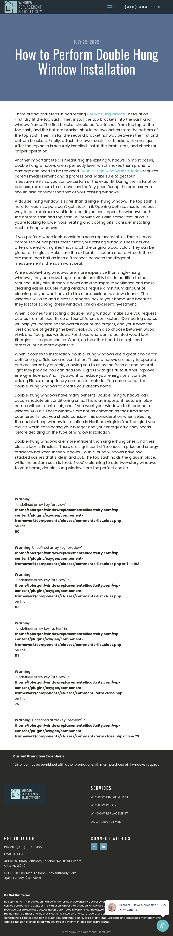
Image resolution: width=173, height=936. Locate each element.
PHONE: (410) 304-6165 (23, 847)
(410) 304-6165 (143, 7)
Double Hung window (106, 114)
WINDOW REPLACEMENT (109, 813)
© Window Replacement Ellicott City (86, 932)
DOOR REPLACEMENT (107, 821)
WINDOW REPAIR (103, 805)
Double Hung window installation (111, 171)
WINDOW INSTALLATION (109, 796)
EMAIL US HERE (14, 854)
